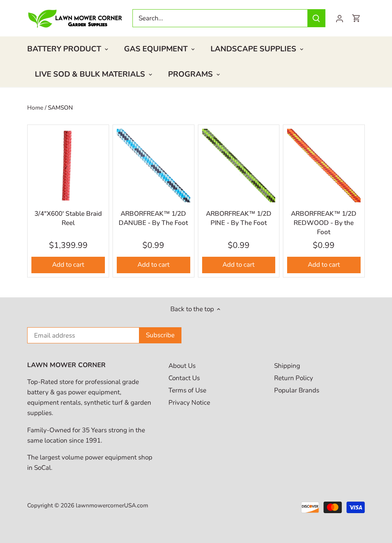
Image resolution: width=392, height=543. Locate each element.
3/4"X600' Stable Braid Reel (68, 218)
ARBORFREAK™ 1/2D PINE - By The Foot (238, 218)
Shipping (287, 365)
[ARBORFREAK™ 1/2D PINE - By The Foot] (239, 165)
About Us (182, 365)
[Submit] (316, 18)
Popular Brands (296, 390)
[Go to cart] (356, 18)
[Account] (339, 18)
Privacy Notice (189, 402)
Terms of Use (187, 390)
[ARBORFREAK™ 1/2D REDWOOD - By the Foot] (324, 165)
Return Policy (293, 378)
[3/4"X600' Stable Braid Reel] (68, 165)
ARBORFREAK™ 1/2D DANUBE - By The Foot (153, 218)
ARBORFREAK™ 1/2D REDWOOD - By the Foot (323, 222)
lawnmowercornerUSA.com (112, 505)
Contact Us (184, 378)
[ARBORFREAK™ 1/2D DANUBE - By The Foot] (153, 165)
